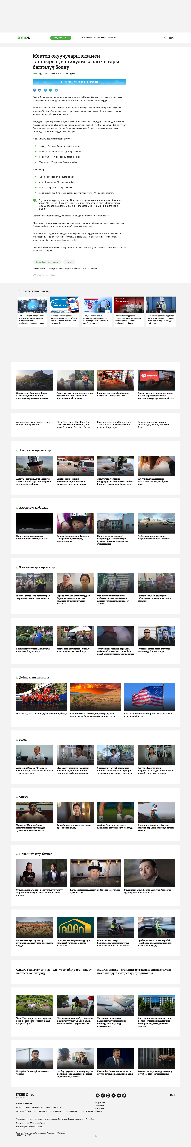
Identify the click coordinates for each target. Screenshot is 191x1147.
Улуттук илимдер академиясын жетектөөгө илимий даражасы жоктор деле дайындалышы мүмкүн (154, 1022)
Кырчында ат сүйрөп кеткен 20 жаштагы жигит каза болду (73, 650)
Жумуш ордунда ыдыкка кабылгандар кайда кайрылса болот (154, 481)
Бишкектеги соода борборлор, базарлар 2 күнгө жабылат (113, 394)
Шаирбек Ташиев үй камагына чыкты (32, 1072)
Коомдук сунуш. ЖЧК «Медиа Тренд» (31, 1123)
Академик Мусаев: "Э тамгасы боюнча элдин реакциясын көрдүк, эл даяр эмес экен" (34, 770)
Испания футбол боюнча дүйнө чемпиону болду (41, 713)
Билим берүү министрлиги (47, 262)
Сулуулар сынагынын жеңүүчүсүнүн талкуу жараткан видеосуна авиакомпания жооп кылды (39, 892)
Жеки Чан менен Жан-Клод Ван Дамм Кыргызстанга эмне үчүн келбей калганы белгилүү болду (73, 424)
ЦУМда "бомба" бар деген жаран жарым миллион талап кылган (33, 597)
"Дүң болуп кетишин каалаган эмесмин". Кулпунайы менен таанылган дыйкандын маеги (73, 770)
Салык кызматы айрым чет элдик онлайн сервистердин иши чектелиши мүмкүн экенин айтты (156, 395)
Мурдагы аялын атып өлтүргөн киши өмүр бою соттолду (154, 650)
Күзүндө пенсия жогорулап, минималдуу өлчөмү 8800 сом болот (153, 424)
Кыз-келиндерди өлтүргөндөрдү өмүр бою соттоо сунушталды (155, 1072)
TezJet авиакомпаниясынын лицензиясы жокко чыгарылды (154, 537)
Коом (35, 73)
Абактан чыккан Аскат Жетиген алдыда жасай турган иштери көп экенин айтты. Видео (34, 481)
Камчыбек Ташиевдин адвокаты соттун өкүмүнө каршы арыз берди (115, 1072)
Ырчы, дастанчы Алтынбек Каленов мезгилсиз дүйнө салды (95, 891)
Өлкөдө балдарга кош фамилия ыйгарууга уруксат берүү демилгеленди (73, 538)
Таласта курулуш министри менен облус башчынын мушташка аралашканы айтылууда (75, 395)
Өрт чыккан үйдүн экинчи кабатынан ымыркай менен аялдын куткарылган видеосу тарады (113, 599)
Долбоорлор (86, 37)
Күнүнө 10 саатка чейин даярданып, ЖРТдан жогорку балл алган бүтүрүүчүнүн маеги (156, 770)
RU (171, 1094)
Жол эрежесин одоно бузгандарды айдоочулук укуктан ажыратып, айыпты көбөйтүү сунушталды (75, 1021)
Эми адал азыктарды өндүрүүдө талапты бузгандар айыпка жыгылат (73, 943)
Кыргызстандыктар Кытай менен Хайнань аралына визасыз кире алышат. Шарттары (114, 424)
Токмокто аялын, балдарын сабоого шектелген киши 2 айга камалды (154, 598)
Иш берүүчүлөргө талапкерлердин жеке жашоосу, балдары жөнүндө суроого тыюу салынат (75, 1074)
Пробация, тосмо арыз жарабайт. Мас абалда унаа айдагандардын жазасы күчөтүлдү (155, 943)
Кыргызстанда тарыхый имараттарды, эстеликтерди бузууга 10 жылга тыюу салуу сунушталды (112, 540)
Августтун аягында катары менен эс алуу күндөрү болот (33, 423)
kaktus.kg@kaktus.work (35, 1107)
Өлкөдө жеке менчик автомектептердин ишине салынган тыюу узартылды (71, 481)
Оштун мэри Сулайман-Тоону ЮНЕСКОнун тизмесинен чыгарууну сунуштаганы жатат (32, 395)
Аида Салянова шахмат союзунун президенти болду (74, 826)
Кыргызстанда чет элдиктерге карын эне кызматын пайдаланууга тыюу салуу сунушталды (134, 971)
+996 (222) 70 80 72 (72, 1111)
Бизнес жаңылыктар (35, 291)
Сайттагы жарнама (24, 1103)
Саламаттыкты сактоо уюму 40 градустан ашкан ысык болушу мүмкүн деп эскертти (92, 714)
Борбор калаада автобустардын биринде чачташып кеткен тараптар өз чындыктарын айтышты (73, 599)
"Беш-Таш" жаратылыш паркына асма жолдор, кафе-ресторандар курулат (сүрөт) (33, 1021)
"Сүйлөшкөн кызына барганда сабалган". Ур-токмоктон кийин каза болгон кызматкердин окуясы (115, 651)
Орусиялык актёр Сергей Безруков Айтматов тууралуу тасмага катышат (147, 891)
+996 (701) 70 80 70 (88, 1111)
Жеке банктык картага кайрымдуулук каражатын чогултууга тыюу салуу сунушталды (111, 1022)
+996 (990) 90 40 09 (40, 1111)
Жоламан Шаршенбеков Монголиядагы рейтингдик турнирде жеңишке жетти (30, 828)
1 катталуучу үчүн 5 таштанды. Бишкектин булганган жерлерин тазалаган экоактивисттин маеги (114, 770)
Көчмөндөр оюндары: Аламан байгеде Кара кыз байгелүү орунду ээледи (156, 828)
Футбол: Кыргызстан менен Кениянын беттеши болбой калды (115, 826)
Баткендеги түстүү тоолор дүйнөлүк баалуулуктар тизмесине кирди (34, 943)
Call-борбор (100, 37)
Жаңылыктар (59, 38)
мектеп (69, 262)
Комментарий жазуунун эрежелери (30, 1127)
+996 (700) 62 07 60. (90, 268)
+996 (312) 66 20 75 (53, 1107)
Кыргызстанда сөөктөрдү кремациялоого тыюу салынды (32, 537)
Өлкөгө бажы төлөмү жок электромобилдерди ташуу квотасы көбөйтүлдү (54, 971)
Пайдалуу (112, 37)
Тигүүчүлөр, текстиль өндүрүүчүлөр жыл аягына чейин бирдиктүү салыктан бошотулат (115, 481)
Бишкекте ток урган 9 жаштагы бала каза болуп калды (33, 650)
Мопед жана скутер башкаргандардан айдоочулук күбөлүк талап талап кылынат (113, 943)
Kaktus (72, 73)
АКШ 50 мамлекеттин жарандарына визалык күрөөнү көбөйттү (148, 714)
